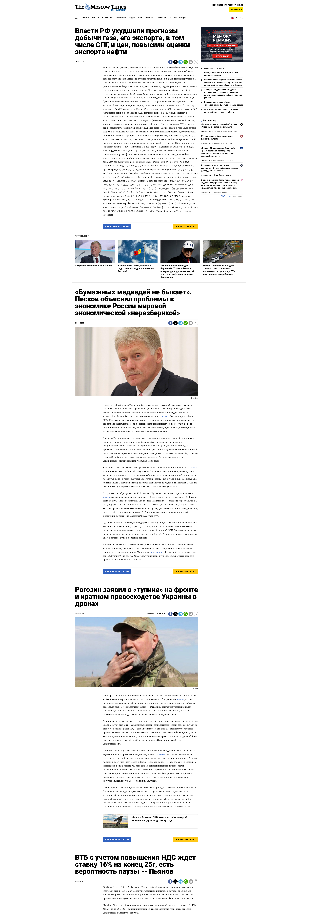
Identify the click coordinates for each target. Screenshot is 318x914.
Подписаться (159, 472)
